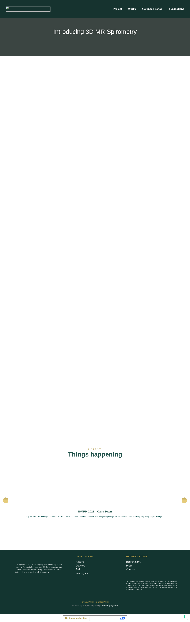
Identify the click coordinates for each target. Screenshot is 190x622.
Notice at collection (76, 618)
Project (117, 9)
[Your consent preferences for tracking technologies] (185, 617)
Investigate (82, 573)
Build (78, 569)
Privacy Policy (87, 602)
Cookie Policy (102, 602)
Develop (80, 565)
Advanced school (152, 9)
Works (132, 9)
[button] (5, 500)
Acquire (80, 562)
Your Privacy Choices (104, 618)
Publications (176, 9)
